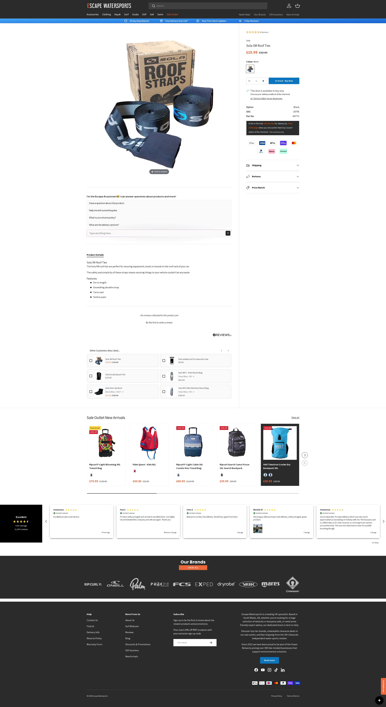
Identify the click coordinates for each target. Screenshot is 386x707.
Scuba (135, 14)
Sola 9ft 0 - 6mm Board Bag (190, 372)
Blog (127, 638)
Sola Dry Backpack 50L (115, 374)
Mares (270, 593)
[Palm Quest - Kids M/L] (149, 443)
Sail (152, 14)
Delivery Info (93, 632)
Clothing (106, 14)
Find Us (90, 626)
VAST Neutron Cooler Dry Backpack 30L (276, 466)
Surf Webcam (132, 626)
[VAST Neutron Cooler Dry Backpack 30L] (280, 443)
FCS (182, 593)
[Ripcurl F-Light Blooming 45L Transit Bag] (106, 443)
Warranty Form (94, 644)
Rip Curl (93, 593)
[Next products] (228, 351)
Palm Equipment (137, 593)
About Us (129, 620)
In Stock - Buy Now (284, 81)
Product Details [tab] (95, 254)
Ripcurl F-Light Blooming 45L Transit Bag (104, 466)
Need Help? (244, 14)
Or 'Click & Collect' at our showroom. (266, 98)
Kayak (117, 14)
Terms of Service (293, 696)
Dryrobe (226, 593)
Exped (204, 593)
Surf (126, 14)
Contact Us (92, 620)
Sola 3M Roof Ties (113, 359)
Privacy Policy (276, 696)
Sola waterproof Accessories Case (193, 359)
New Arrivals (292, 14)
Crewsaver (293, 593)
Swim (160, 14)
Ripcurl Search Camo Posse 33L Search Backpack (234, 466)
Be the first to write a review (159, 322)
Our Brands (260, 14)
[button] (297, 5)
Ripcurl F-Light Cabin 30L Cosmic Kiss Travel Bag (189, 466)
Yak (248, 593)
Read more (269, 660)
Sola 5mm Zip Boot (113, 388)
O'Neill (115, 593)
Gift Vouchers (276, 14)
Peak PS (160, 593)
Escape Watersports (100, 696)
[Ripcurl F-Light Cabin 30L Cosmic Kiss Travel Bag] (193, 443)
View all (295, 417)
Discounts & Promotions (137, 644)
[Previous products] (221, 351)
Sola (248, 40)
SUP (144, 14)
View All (193, 567)
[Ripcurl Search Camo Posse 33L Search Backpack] (236, 443)
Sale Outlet (172, 14)
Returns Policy (94, 638)
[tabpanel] (159, 280)
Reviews (129, 632)
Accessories (93, 14)
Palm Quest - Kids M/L (144, 464)
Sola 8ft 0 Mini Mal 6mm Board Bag (193, 388)
